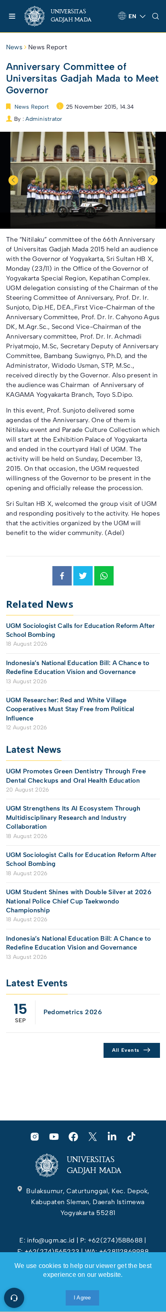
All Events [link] (126, 1050)
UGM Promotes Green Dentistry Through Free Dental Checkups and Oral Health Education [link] (76, 775)
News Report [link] (47, 47)
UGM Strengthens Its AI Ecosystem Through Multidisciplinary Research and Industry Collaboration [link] (73, 817)
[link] (64, 16)
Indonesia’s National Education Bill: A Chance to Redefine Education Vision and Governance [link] (77, 667)
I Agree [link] (82, 1298)
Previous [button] (13, 180)
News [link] (14, 47)
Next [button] (153, 180)
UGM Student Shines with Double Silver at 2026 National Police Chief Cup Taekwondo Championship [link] (78, 901)
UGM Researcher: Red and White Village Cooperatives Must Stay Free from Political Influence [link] (70, 709)
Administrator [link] (43, 119)
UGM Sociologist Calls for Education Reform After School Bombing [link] (80, 630)
